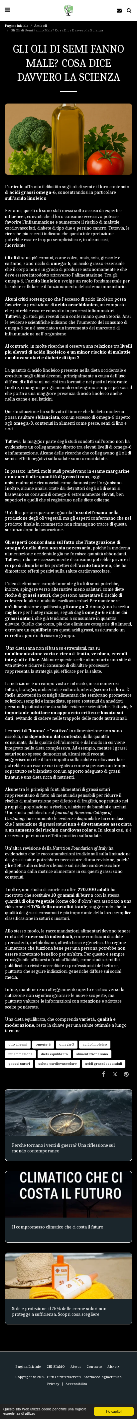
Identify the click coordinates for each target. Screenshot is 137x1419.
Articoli (40, 25)
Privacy (53, 1384)
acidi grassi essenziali (103, 1063)
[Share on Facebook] (103, 1074)
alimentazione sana (92, 1054)
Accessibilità (76, 1384)
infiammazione (20, 1054)
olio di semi (17, 1044)
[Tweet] (115, 1074)
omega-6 (43, 1044)
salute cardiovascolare (57, 1063)
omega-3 (66, 1044)
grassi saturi (19, 1063)
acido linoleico (94, 1044)
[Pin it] (126, 1074)
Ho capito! (114, 1411)
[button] (7, 10)
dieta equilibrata (54, 1054)
